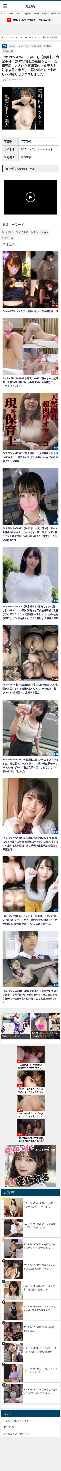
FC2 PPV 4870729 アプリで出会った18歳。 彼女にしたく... (40, 1226)
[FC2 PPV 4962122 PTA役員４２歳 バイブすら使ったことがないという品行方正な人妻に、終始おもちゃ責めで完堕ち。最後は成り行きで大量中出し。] (30, 1363)
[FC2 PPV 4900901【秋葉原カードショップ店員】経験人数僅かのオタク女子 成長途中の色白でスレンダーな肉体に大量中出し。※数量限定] (30, 1343)
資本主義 (9, 51)
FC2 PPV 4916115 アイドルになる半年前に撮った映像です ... (40, 1288)
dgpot (27, 14)
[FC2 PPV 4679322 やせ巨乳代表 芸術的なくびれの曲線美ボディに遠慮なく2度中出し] (30, 1239)
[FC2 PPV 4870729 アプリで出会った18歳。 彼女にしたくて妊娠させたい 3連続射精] (30, 1218)
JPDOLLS (8, 1427)
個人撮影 (38, 46)
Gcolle (45, 14)
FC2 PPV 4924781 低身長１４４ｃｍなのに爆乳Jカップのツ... (40, 1267)
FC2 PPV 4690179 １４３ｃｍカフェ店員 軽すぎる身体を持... (40, 1308)
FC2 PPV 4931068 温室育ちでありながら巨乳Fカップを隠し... (40, 1391)
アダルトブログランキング (17, 1421)
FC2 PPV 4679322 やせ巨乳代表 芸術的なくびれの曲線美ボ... (40, 1246)
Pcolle (10, 14)
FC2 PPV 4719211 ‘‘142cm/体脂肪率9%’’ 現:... (40, 1329)
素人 (14, 46)
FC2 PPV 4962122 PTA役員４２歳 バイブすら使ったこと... (41, 1370)
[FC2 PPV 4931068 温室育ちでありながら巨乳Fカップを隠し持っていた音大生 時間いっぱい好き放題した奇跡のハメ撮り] (30, 1384)
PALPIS (36, 14)
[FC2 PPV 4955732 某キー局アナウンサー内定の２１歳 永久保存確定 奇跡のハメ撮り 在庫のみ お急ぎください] (30, 1198)
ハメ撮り (25, 46)
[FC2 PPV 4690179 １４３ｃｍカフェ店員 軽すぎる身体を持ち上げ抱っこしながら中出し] (30, 1301)
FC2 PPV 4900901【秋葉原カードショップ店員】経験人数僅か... (40, 1350)
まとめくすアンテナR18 (16, 1433)
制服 (49, 46)
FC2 (3, 14)
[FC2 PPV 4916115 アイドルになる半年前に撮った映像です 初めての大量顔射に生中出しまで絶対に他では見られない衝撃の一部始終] (30, 1281)
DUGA (19, 14)
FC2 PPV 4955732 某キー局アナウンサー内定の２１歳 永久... (40, 1205)
